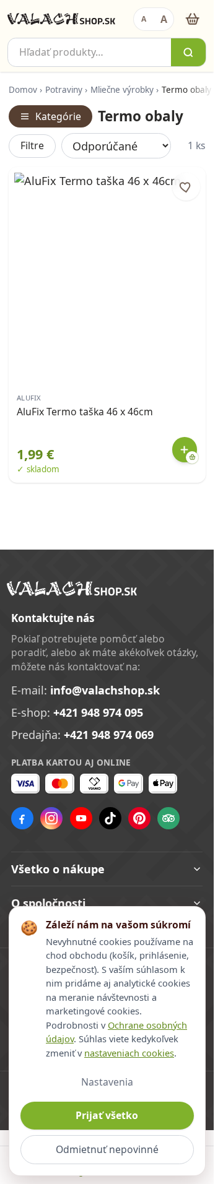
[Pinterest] (139, 818)
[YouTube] (81, 818)
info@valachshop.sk (105, 690)
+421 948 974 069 (109, 734)
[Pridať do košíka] (185, 449)
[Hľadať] (188, 52)
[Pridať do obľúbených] (186, 187)
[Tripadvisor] (168, 818)
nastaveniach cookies (129, 1053)
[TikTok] (110, 818)
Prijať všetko (107, 1115)
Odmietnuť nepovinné (107, 1149)
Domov (23, 89)
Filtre (32, 145)
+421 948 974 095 (98, 712)
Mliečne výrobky (122, 89)
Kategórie (58, 116)
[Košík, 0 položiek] (192, 19)
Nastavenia (107, 1082)
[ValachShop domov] (61, 19)
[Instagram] (51, 818)
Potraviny (63, 89)
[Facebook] (22, 818)
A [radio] (143, 19)
